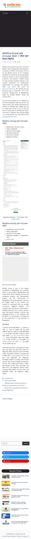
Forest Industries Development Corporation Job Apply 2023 (19, 522)
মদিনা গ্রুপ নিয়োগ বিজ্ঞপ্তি (10, 381)
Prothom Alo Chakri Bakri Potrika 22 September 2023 (20, 489)
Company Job (9, 378)
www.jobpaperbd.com (9, 117)
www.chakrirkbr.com (8, 89)
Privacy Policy (5, 536)
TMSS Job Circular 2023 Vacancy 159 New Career (19, 515)
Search (26, 443)
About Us (19, 536)
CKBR (25, 5)
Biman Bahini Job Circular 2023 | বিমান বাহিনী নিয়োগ (20, 509)
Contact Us (26, 536)
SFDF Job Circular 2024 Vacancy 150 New (19, 483)
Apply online (15, 219)
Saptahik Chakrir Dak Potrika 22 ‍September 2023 (20, 496)
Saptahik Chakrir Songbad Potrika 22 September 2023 (18, 502)
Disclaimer (13, 536)
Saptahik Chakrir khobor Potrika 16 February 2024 (20, 476)
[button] (27, 13)
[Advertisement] (15, 32)
